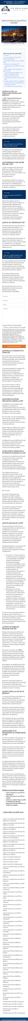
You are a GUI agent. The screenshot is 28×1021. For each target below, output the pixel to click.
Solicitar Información (14, 346)
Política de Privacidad (7, 342)
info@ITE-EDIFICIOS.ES (15, 3)
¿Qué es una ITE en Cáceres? (11, 859)
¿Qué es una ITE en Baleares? (12, 857)
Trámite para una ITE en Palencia (13, 1006)
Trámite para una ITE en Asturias (13, 1001)
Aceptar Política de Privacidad (12, 325)
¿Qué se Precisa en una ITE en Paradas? (14, 22)
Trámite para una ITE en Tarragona (14, 1013)
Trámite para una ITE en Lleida (12, 1004)
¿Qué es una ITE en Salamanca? (12, 864)
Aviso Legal (18, 341)
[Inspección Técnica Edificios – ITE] (14, 8)
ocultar (6, 55)
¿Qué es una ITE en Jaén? (10, 862)
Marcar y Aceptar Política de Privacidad (14, 327)
